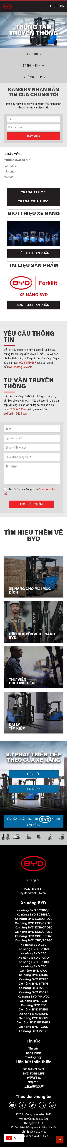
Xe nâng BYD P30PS (33, 992)
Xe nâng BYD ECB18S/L (33, 914)
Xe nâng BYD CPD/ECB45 (33, 936)
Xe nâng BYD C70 (33, 953)
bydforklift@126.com (20, 367)
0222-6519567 (27, 362)
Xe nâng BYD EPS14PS (33, 1022)
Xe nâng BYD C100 (33, 970)
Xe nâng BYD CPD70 (33, 957)
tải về (8, 177)
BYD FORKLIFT (33, 1073)
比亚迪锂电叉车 (34, 1086)
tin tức (32, 54)
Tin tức (33, 1048)
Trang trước (33, 192)
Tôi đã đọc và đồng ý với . (30, 491)
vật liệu (10, 165)
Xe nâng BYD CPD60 (33, 949)
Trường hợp (32, 77)
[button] (34, 789)
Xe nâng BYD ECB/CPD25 (33, 923)
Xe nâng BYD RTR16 (33, 983)
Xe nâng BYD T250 (33, 1001)
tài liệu (10, 171)
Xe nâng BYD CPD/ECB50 (33, 940)
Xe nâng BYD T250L (33, 1026)
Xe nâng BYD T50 (33, 1005)
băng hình (32, 65)
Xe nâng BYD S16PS (33, 1014)
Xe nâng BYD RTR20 (33, 979)
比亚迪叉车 (33, 1078)
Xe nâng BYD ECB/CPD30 (33, 927)
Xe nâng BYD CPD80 (33, 962)
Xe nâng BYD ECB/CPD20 (33, 919)
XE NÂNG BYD (33, 1069)
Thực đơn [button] (56, 6)
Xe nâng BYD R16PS (33, 1018)
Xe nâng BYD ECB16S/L (33, 910)
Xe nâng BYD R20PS (33, 988)
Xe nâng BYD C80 (33, 966)
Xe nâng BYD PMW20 (33, 996)
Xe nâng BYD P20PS (33, 1031)
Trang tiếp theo (33, 201)
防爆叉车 (33, 1082)
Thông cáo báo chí (18, 160)
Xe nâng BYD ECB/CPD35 (33, 932)
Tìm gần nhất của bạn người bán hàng (33, 822)
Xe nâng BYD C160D (33, 975)
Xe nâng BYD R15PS (33, 1009)
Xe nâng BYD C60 (33, 944)
